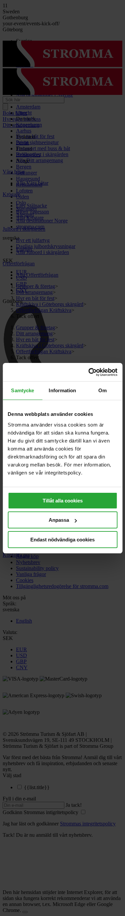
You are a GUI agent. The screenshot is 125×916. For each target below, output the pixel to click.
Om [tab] (102, 390)
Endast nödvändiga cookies (62, 539)
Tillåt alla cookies (63, 500)
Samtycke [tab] (22, 390)
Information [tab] (62, 390)
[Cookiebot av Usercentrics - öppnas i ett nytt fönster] (89, 372)
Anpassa (59, 520)
